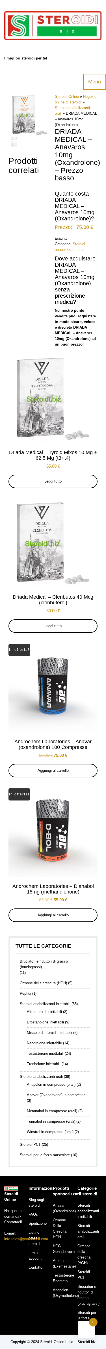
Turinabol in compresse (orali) (51, 1121)
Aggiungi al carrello (53, 770)
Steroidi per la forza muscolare (45, 1155)
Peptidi (25, 993)
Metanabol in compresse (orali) (52, 1111)
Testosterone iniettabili (45, 1053)
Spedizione (38, 1223)
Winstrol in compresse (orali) (50, 1132)
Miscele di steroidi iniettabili (49, 1032)
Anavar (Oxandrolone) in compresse (56, 1095)
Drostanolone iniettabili (45, 1022)
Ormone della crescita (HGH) (43, 983)
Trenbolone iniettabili (43, 1064)
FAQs (33, 1214)
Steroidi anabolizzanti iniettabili (45, 1004)
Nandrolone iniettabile (44, 1043)
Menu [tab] (94, 82)
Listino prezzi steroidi (34, 1238)
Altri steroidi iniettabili (44, 1012)
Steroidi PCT (30, 1144)
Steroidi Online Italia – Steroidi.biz (68, 1342)
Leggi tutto (53, 481)
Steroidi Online (67, 96)
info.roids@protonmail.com (26, 1239)
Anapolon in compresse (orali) (51, 1084)
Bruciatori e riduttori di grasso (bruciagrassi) (44, 964)
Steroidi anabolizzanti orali (41, 1076)
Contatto (35, 1267)
